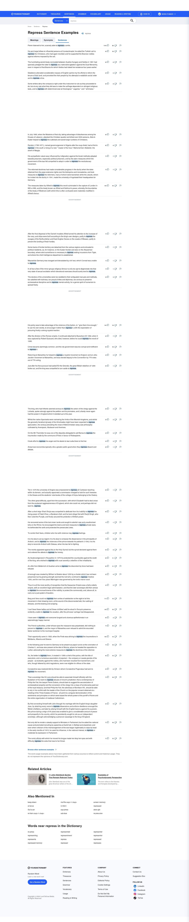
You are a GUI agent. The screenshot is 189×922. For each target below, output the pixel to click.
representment (66, 835)
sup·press (64, 809)
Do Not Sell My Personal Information (106, 894)
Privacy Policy (103, 876)
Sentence (37, 26)
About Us (101, 871)
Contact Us (137, 871)
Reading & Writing (70, 898)
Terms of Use (103, 889)
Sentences (59, 20)
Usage (65, 893)
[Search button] (133, 20)
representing (33, 835)
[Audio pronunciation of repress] (82, 33)
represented (65, 831)
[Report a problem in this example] (120, 45)
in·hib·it (63, 806)
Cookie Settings (104, 885)
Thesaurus (67, 876)
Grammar (66, 885)
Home (29, 26)
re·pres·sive (98, 813)
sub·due (64, 813)
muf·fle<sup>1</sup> (69, 802)
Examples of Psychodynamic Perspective (110, 776)
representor (98, 835)
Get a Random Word (37, 882)
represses (97, 843)
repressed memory (35, 843)
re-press (31, 831)
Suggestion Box (139, 876)
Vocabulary (67, 889)
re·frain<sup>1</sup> (36, 813)
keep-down (32, 802)
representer (98, 831)
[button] (145, 14)
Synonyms (48, 40)
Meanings (34, 40)
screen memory (99, 802)
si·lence (31, 806)
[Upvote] (108, 45)
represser (64, 843)
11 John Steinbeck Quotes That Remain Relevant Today (61, 776)
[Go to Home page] (20, 14)
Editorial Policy (103, 880)
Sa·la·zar (31, 809)
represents (32, 839)
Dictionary (67, 871)
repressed (97, 806)
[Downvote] (115, 45)
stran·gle (97, 809)
